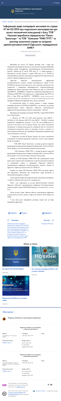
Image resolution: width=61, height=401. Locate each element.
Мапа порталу (8, 312)
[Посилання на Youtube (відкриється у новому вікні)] (51, 385)
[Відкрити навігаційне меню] (2, 3)
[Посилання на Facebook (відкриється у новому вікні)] (48, 385)
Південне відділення (30, 55)
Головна (4, 21)
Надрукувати (48, 213)
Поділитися (13, 213)
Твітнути (24, 213)
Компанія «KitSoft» (41, 391)
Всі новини (10, 21)
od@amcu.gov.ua (6, 342)
